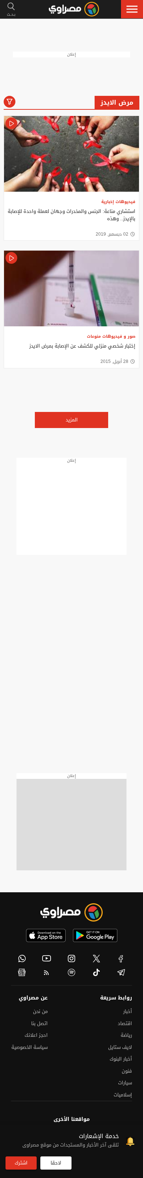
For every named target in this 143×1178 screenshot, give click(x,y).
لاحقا (56, 1162)
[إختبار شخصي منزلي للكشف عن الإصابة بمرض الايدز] (71, 288)
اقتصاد (125, 1023)
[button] (132, 9)
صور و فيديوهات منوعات (111, 336)
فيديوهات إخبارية (118, 202)
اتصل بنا (39, 1023)
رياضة (126, 1035)
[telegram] (121, 972)
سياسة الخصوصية (29, 1047)
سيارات (125, 1082)
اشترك (21, 1162)
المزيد (72, 419)
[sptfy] (71, 972)
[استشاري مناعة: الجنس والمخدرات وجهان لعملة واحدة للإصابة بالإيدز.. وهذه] (71, 154)
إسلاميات (123, 1094)
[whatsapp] (22, 958)
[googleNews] (22, 972)
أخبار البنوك (121, 1058)
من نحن (40, 1011)
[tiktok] (96, 972)
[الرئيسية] (74, 9)
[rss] (47, 972)
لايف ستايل (120, 1047)
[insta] (71, 958)
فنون (127, 1071)
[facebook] (121, 958)
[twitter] (96, 958)
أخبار (127, 1011)
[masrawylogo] (71, 912)
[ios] (46, 935)
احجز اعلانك (36, 1035)
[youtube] (47, 958)
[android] (95, 935)
